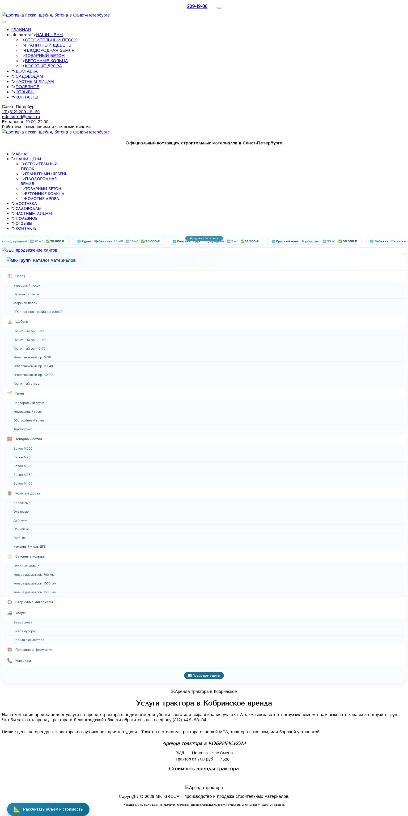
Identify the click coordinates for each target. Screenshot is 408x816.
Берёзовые (21, 503)
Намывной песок (26, 294)
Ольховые (21, 511)
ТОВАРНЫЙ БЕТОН (45, 55)
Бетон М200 (22, 448)
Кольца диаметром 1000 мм (34, 583)
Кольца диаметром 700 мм (34, 574)
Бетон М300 (22, 466)
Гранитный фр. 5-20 (28, 331)
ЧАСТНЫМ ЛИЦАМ (35, 81)
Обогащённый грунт (28, 420)
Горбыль (19, 538)
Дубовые (20, 520)
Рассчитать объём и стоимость (48, 809)
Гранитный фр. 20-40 (29, 340)
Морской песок (25, 303)
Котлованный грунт (27, 411)
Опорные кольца (26, 566)
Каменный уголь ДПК (29, 546)
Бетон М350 (22, 475)
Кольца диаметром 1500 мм (34, 592)
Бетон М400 (22, 483)
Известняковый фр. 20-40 (33, 366)
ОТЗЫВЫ (25, 91)
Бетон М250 (22, 457)
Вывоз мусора (24, 631)
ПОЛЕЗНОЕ (27, 86)
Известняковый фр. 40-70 (33, 375)
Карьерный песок (26, 285)
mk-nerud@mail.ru (21, 116)
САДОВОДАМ (29, 76)
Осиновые (21, 529)
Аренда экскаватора (28, 640)
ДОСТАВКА (27, 71)
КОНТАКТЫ (27, 96)
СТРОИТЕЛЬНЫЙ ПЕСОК (51, 39)
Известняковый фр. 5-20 (32, 357)
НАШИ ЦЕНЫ (49, 34)
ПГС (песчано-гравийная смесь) (37, 312)
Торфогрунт (22, 429)
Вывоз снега (22, 622)
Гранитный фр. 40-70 (29, 348)
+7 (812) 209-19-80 (21, 111)
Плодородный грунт (28, 403)
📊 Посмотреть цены (204, 675)
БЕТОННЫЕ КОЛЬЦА (46, 60)
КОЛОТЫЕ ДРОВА (43, 65)
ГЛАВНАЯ (21, 29)
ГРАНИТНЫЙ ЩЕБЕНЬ (48, 45)
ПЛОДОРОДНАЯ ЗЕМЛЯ (50, 50)
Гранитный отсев (26, 383)
